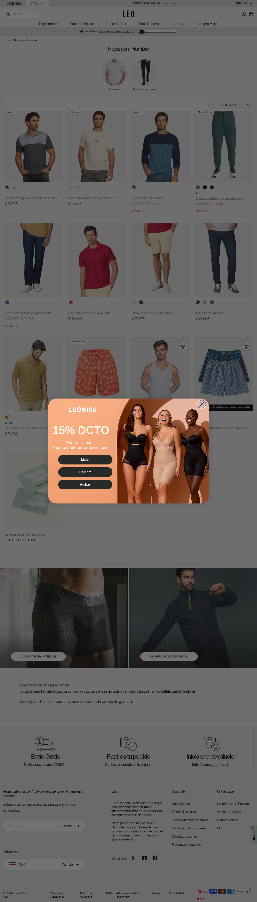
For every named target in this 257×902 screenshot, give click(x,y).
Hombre (85, 472)
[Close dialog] (202, 404)
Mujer (85, 459)
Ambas (85, 484)
